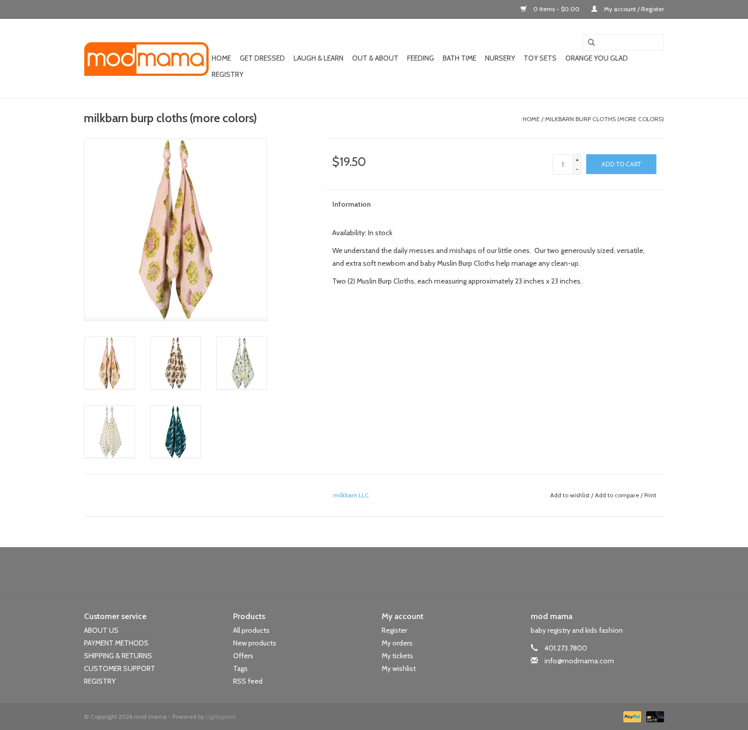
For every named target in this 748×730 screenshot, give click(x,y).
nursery (500, 58)
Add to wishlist (570, 495)
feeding (420, 58)
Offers (243, 655)
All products (251, 630)
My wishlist (399, 668)
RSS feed (248, 681)
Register (394, 630)
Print (650, 495)
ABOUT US (101, 630)
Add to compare (618, 495)
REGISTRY (100, 681)
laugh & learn (318, 58)
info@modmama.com (579, 660)
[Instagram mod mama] (392, 571)
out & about (375, 58)
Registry (227, 74)
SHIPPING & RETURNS (118, 655)
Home (221, 58)
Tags (240, 668)
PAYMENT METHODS (116, 643)
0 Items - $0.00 (556, 9)
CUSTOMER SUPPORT (119, 668)
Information (351, 204)
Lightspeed (221, 716)
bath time (459, 58)
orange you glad (596, 58)
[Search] (588, 42)
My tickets (397, 655)
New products (254, 643)
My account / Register (633, 9)
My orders (397, 643)
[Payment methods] (631, 715)
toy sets (540, 58)
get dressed (262, 58)
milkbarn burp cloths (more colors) (604, 119)
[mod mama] (146, 58)
